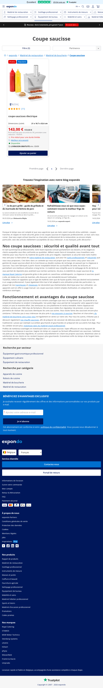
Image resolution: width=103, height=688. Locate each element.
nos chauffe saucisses (29, 320)
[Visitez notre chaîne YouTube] (3, 546)
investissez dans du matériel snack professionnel (44, 326)
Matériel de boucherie (13, 382)
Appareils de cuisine (12, 374)
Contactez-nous (51, 464)
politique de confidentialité (53, 427)
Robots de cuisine (11, 378)
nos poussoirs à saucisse (62, 313)
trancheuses (20, 285)
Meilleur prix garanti (19, 140)
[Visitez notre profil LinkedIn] (12, 546)
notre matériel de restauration (42, 257)
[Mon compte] (92, 6)
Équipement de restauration (16, 362)
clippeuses (33, 285)
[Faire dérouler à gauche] (4, 25)
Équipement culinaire (13, 358)
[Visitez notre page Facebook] (8, 546)
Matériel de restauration (14, 386)
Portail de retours (51, 472)
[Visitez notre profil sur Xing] (17, 546)
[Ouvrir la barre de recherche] (82, 6)
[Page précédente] (47, 169)
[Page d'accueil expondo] (5, 55)
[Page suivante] (56, 169)
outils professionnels (76, 257)
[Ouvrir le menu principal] (4, 6)
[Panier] (97, 6)
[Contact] (87, 7)
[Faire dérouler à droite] (99, 25)
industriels (91, 257)
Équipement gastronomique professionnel (23, 353)
